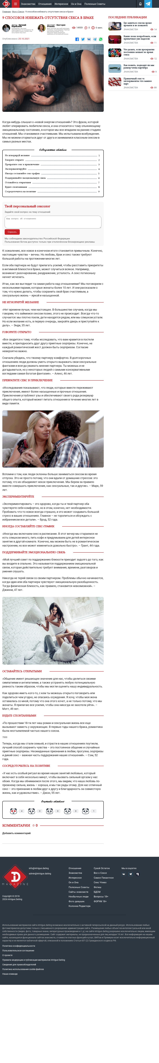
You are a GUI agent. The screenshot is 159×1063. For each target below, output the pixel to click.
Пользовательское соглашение (18, 950)
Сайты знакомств (78, 892)
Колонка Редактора (79, 906)
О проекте (7, 955)
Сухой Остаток (102, 868)
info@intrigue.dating (39, 868)
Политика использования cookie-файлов (23, 969)
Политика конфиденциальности (18, 946)
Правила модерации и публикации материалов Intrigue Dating (33, 960)
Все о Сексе (100, 873)
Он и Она (76, 3)
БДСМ (97, 892)
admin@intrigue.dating (40, 873)
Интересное (61, 3)
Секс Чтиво (100, 882)
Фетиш (97, 887)
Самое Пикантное (104, 877)
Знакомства (28, 3)
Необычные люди (79, 896)
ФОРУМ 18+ (100, 901)
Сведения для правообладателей (19, 964)
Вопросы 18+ (101, 896)
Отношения (45, 3)
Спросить (12, 232)
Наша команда (10, 974)
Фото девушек (76, 901)
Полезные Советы (94, 3)
